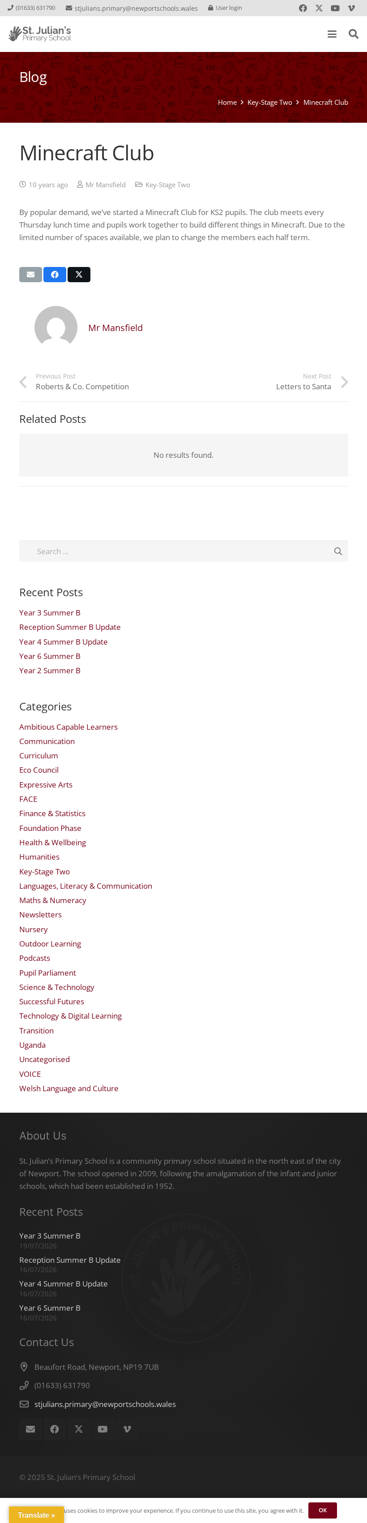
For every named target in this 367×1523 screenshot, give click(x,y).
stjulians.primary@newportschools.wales (105, 1404)
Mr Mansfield (105, 184)
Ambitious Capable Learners (68, 727)
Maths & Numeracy (52, 900)
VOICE (30, 1074)
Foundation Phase (50, 828)
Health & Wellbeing (52, 842)
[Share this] (54, 274)
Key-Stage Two (167, 184)
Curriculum (38, 755)
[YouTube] (335, 8)
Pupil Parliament (47, 973)
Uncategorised (44, 1059)
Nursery (33, 929)
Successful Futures (51, 1001)
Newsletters (40, 914)
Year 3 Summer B (50, 612)
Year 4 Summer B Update (63, 642)
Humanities (39, 857)
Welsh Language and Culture (69, 1088)
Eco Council (39, 770)
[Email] (30, 1429)
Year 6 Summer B (50, 656)
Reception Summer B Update (70, 627)
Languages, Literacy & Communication (85, 886)
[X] (319, 8)
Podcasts (34, 958)
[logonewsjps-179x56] (40, 34)
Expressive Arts (46, 784)
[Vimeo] (351, 8)
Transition (36, 1030)
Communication (47, 741)
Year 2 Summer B (50, 670)
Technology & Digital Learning (70, 1016)
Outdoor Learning (50, 943)
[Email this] (30, 274)
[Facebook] (303, 8)
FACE (28, 799)
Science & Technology (56, 987)
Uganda (32, 1045)
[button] (331, 34)
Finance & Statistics (52, 813)
